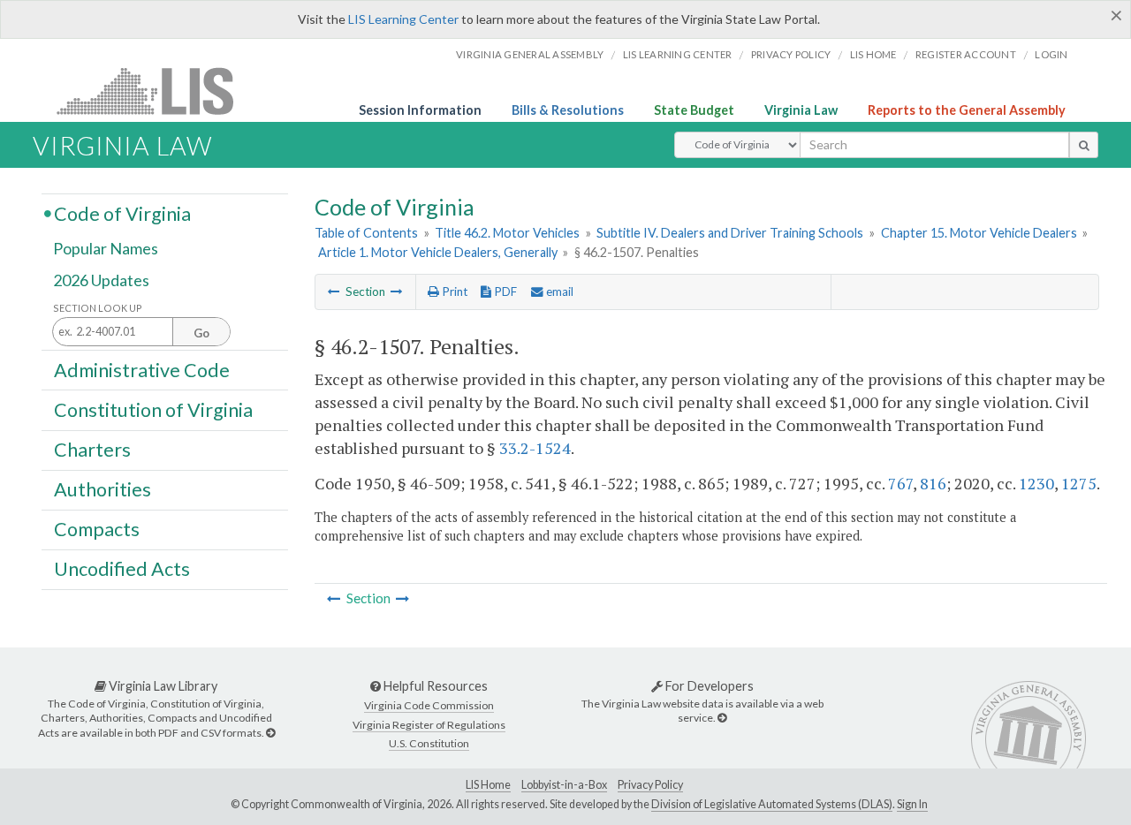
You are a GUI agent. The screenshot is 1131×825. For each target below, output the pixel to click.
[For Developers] (721, 717)
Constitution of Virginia (153, 408)
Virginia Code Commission (429, 705)
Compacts (97, 529)
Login (1051, 54)
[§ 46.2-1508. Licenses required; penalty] (397, 291)
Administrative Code (142, 369)
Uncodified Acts (122, 568)
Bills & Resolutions (568, 109)
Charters (92, 449)
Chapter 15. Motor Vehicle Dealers (979, 232)
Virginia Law (801, 109)
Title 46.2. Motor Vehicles (507, 232)
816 (933, 483)
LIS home (873, 54)
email (558, 291)
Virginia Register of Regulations (429, 724)
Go (201, 333)
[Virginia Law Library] (270, 732)
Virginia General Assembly (529, 54)
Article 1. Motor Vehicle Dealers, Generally (438, 252)
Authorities (102, 489)
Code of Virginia (122, 212)
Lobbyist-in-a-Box (564, 784)
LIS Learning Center (403, 18)
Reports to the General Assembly (967, 109)
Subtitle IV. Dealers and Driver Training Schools (729, 232)
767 (900, 483)
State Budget (694, 109)
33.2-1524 (535, 447)
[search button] (1083, 145)
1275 (1079, 483)
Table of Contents (366, 232)
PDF (504, 291)
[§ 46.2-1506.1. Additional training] (334, 291)
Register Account (965, 54)
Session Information (420, 109)
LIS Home (488, 784)
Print (453, 291)
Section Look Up (97, 308)
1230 (1036, 483)
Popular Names (105, 249)
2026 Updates (101, 280)
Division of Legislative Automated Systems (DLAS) (771, 804)
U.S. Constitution (429, 743)
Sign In (912, 804)
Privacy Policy (791, 54)
